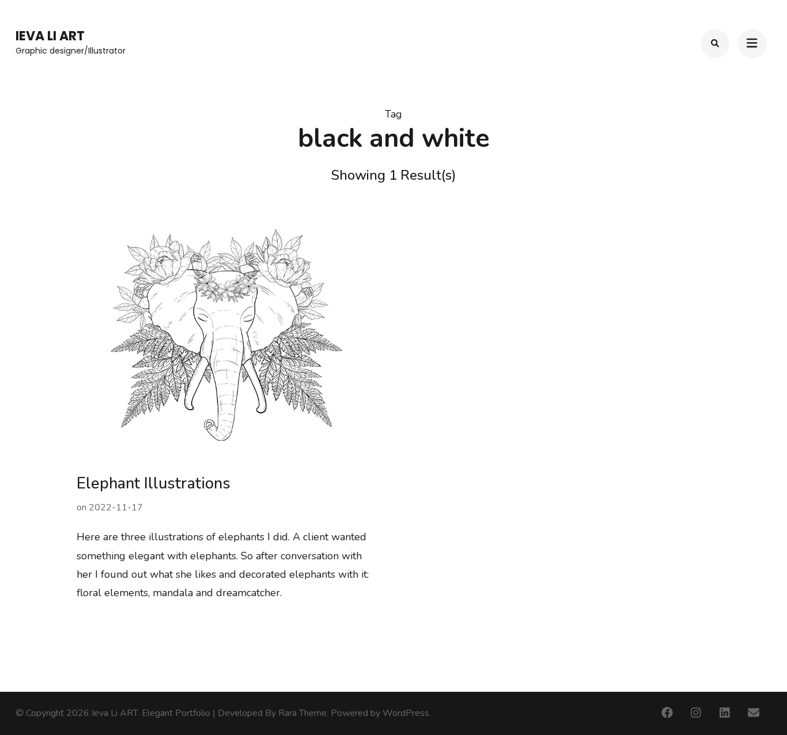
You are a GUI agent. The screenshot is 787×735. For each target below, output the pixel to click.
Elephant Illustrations (153, 483)
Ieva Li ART (50, 36)
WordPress (406, 713)
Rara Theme (302, 713)
